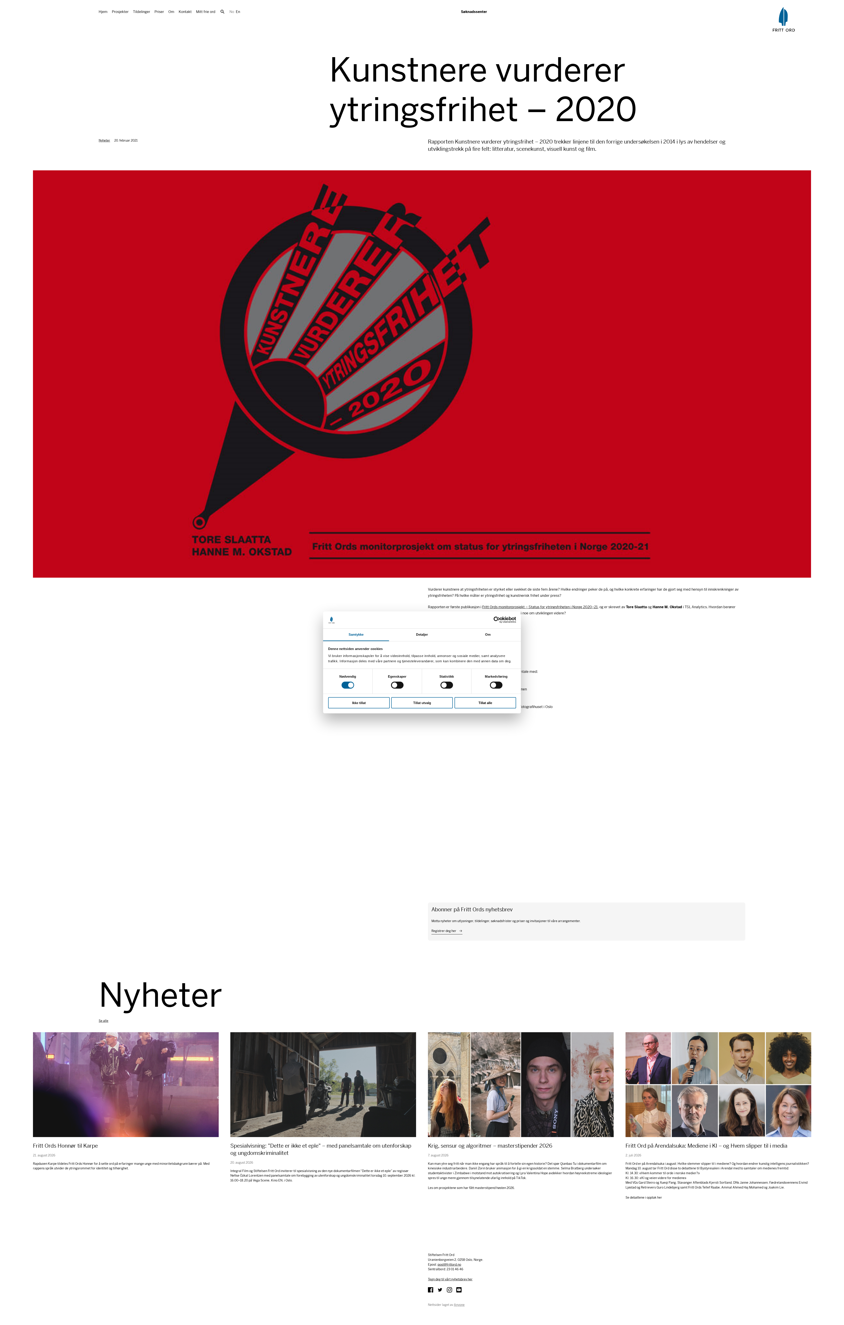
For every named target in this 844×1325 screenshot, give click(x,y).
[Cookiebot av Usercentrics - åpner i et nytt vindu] (497, 620)
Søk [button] (222, 11)
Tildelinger (141, 11)
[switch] (397, 685)
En (238, 11)
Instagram (449, 1289)
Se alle (103, 1021)
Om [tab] (488, 634)
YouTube (459, 1289)
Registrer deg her (443, 931)
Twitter (440, 1289)
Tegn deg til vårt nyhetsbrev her (450, 1279)
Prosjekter (120, 11)
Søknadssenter (474, 11)
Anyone (459, 1305)
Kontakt (185, 11)
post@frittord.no (449, 1265)
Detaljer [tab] (422, 634)
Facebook (430, 1289)
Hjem (103, 11)
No (231, 11)
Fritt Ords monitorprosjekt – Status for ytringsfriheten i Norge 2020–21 (540, 607)
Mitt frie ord (205, 11)
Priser (159, 11)
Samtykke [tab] (356, 634)
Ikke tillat (359, 702)
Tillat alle (485, 702)
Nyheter (104, 140)
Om (171, 11)
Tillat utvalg (422, 702)
